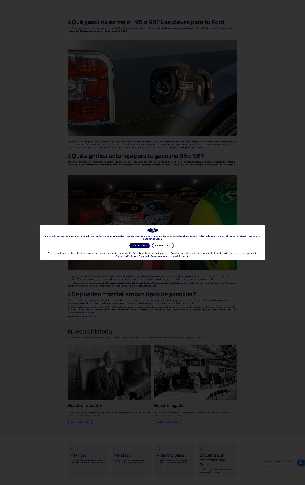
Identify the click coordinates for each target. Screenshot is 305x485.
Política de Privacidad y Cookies (143, 256)
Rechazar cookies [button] (163, 245)
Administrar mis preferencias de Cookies (159, 253)
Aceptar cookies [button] (139, 245)
